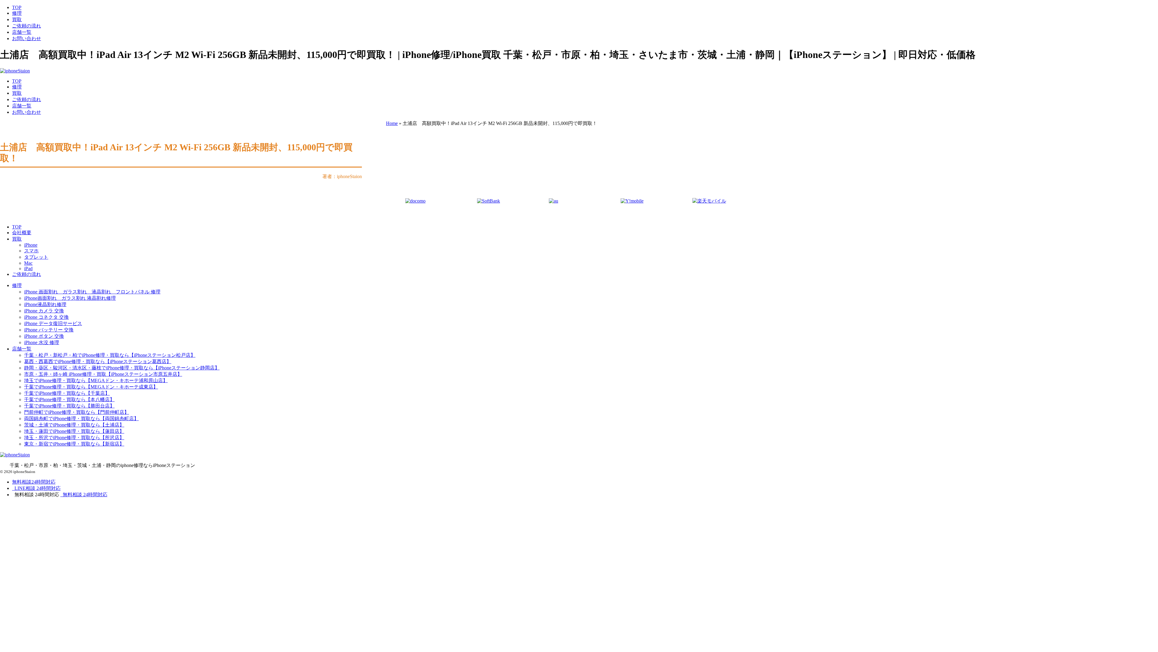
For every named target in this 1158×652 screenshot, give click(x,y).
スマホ (31, 250)
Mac (28, 263)
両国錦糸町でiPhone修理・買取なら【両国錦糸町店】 (81, 418)
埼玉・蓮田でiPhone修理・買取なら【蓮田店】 (74, 431)
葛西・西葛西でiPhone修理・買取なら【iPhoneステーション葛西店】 (97, 361)
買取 (17, 19)
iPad (28, 268)
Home (392, 123)
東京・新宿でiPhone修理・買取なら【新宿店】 (74, 443)
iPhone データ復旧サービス (53, 323)
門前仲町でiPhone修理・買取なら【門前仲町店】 (76, 412)
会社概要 (21, 232)
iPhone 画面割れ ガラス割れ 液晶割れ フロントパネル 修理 (92, 291)
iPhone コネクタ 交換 (46, 317)
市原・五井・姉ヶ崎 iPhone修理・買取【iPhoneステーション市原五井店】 (103, 374)
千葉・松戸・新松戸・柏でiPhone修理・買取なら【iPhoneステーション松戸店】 (109, 355)
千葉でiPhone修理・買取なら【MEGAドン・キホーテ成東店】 (91, 386)
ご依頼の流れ (26, 25)
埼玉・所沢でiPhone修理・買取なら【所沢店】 (74, 437)
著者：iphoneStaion (342, 176)
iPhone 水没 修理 (41, 342)
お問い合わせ (26, 38)
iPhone (30, 245)
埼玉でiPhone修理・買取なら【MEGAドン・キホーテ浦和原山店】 (96, 380)
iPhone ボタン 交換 (44, 336)
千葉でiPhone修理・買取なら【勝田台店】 (69, 405)
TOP (16, 7)
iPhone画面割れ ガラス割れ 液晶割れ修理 (70, 298)
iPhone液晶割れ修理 (45, 304)
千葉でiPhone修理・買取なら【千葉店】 (67, 393)
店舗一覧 (21, 32)
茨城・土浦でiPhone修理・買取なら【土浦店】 (74, 424)
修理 (17, 13)
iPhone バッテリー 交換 (49, 329)
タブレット (36, 257)
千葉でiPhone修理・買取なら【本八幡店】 (69, 399)
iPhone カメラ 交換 (44, 310)
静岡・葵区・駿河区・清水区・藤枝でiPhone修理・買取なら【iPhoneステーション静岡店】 (122, 367)
